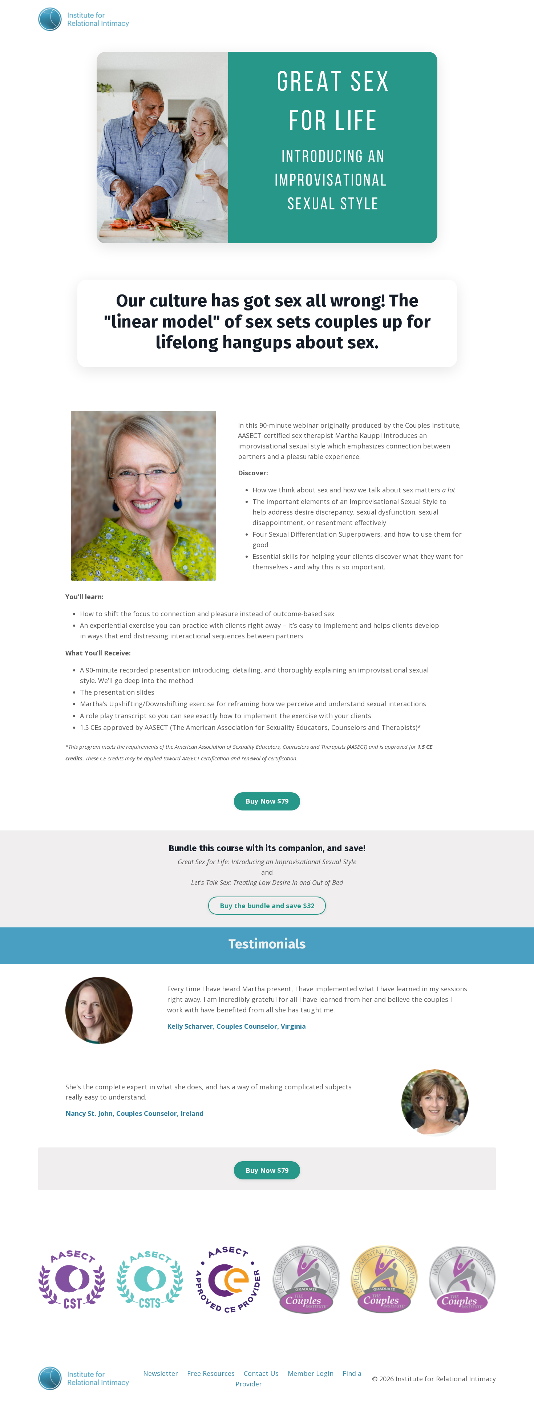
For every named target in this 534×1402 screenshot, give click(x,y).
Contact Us (261, 1373)
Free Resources (211, 1373)
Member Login (310, 1373)
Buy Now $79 (267, 801)
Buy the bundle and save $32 (267, 905)
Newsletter (160, 1373)
